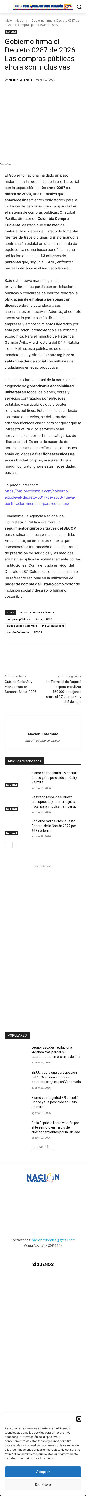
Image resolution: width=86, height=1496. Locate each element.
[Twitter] (35, 92)
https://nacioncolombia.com (43, 740)
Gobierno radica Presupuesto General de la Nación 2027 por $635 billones (54, 825)
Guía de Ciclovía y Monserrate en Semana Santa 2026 (20, 687)
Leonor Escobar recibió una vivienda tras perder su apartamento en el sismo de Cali (56, 1051)
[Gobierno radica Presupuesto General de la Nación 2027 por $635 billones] (16, 827)
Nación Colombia (20, 79)
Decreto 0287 (43, 619)
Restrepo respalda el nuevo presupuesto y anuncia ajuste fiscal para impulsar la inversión (55, 801)
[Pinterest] (46, 92)
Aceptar (43, 1471)
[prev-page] (8, 845)
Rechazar (43, 1484)
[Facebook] (24, 92)
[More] (69, 92)
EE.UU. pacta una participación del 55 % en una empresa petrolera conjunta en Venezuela (56, 1077)
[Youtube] (66, 1278)
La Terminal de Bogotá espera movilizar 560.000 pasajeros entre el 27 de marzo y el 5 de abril (63, 692)
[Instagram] (31, 1278)
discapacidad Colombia (22, 625)
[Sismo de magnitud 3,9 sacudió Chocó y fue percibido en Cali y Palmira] (16, 779)
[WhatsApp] (57, 92)
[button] (78, 1419)
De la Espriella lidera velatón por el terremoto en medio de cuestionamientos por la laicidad (56, 1127)
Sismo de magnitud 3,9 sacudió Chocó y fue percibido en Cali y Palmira (55, 777)
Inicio (8, 21)
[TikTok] (43, 1278)
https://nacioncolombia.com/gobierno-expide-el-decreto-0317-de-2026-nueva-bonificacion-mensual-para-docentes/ (40, 497)
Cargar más (41, 1147)
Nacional (22, 21)
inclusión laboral (53, 625)
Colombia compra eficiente (36, 612)
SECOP (38, 632)
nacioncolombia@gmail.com (54, 1240)
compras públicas (18, 619)
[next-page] (15, 845)
